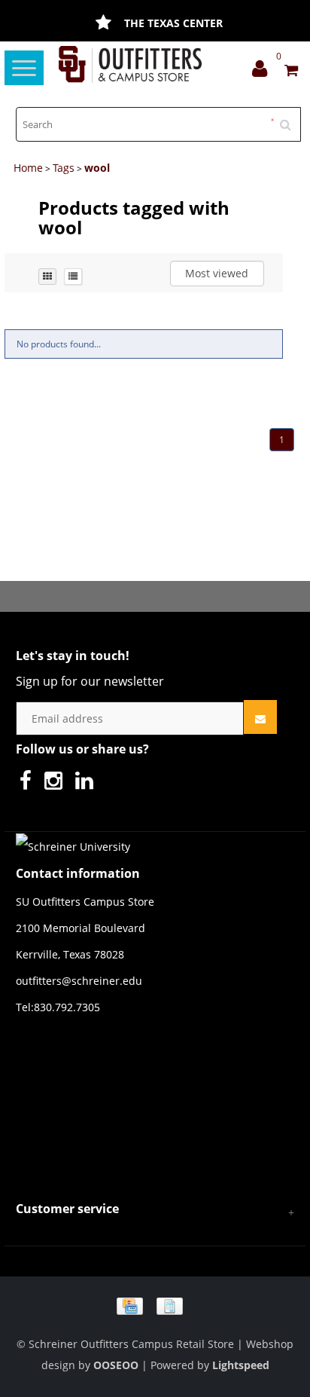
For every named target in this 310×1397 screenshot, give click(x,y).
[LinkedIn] (88, 784)
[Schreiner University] (129, 64)
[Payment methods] (155, 1305)
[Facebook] (29, 784)
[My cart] (291, 72)
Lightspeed (240, 1365)
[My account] (263, 72)
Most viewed (216, 273)
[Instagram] (57, 784)
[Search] (290, 119)
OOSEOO (115, 1365)
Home (28, 167)
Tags (63, 167)
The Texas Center (173, 23)
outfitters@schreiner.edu (79, 981)
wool (97, 167)
